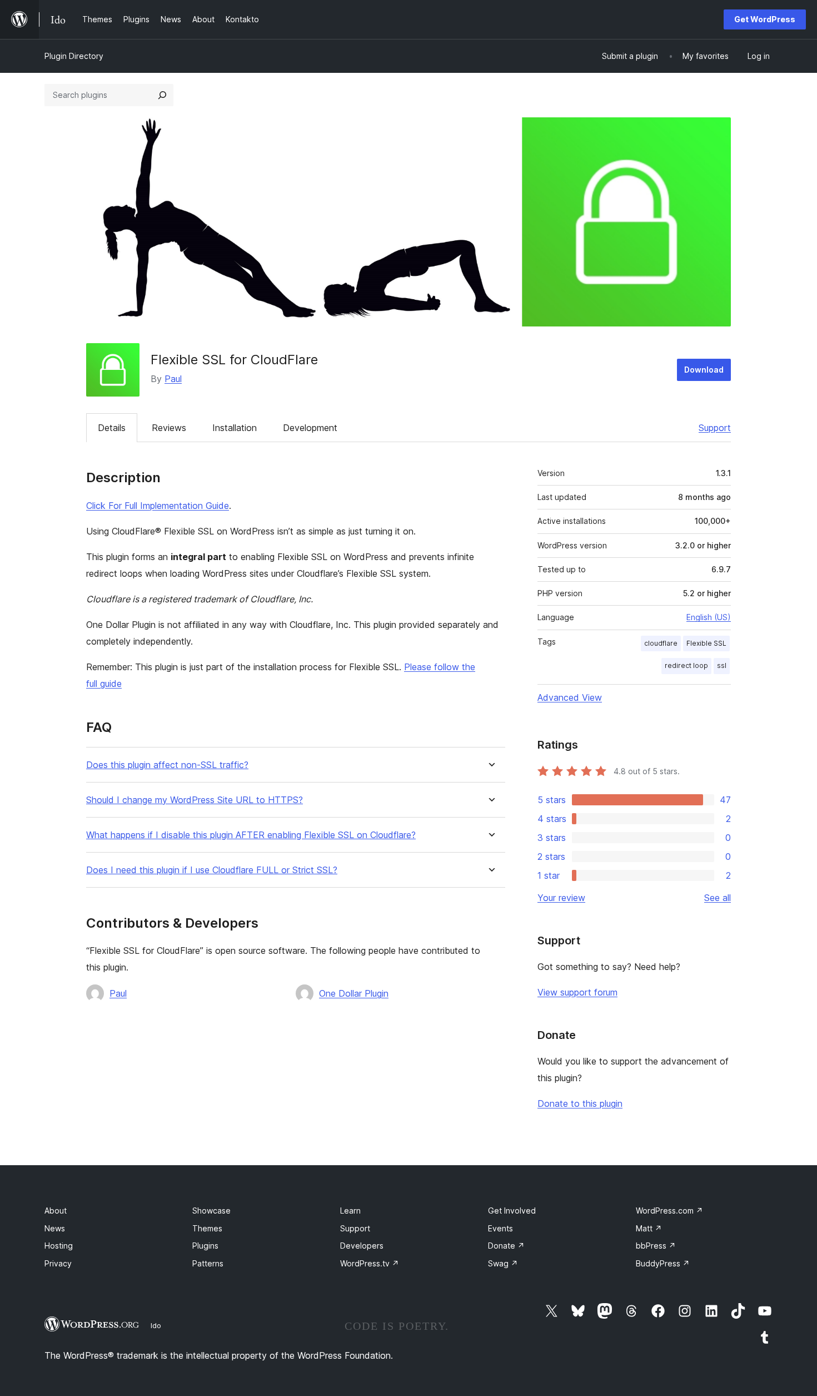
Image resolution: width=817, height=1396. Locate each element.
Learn (350, 1210)
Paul (173, 378)
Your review (561, 897)
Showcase (211, 1210)
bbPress (656, 1245)
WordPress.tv (369, 1263)
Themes (207, 1228)
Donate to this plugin (579, 1103)
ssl (721, 665)
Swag (503, 1263)
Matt (649, 1228)
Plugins (205, 1245)
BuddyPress (663, 1263)
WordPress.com (669, 1210)
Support (715, 427)
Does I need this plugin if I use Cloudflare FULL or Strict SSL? (211, 870)
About (55, 1210)
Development (310, 427)
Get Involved (512, 1210)
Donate (506, 1245)
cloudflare (660, 643)
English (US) (708, 617)
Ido (156, 1325)
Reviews (169, 427)
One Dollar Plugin (353, 993)
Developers (361, 1245)
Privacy (58, 1263)
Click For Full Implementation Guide (157, 505)
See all (717, 897)
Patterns (207, 1263)
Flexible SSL (706, 643)
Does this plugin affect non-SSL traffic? (167, 765)
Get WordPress (764, 19)
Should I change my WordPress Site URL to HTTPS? (194, 800)
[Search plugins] (162, 95)
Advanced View (569, 697)
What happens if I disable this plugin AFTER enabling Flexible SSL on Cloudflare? (251, 835)
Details (112, 427)
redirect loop (686, 665)
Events (500, 1228)
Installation (234, 427)
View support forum (577, 992)
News (54, 1228)
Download (704, 369)
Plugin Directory (73, 56)
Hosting (58, 1245)
